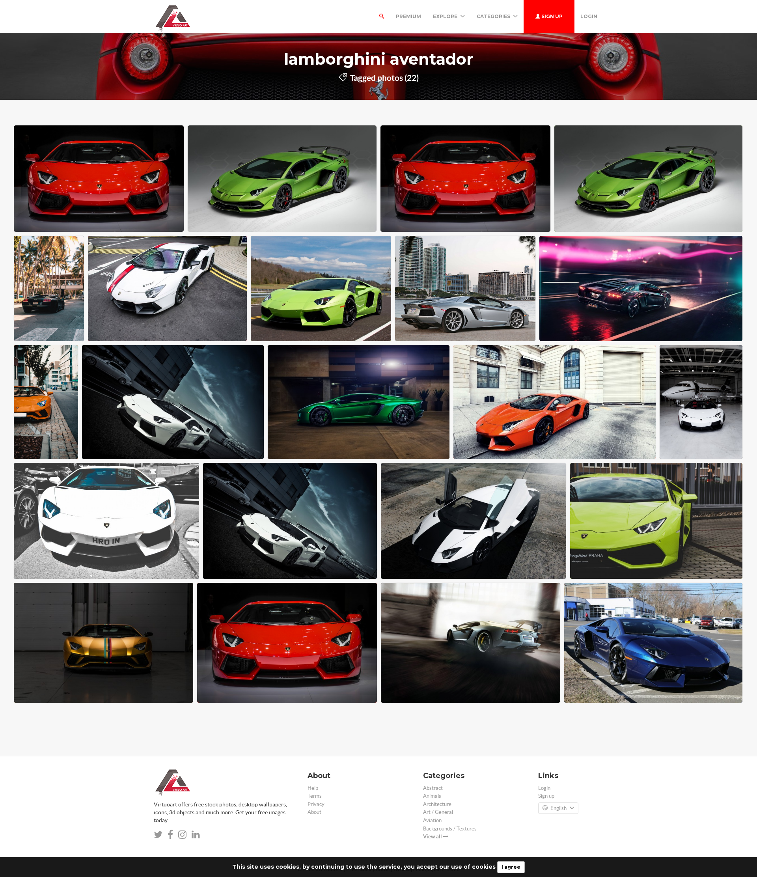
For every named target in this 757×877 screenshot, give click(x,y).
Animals (432, 796)
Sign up (551, 16)
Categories (494, 16)
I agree (511, 867)
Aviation (432, 820)
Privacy (316, 804)
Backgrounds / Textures (450, 829)
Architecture (437, 804)
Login (588, 16)
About (314, 812)
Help (313, 788)
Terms (315, 796)
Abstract (433, 788)
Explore (446, 16)
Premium (408, 16)
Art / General (438, 812)
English (558, 808)
